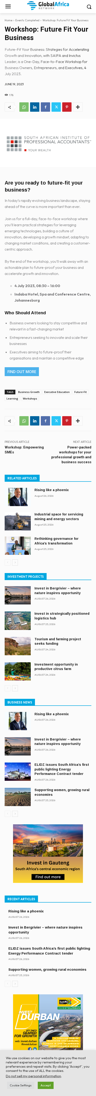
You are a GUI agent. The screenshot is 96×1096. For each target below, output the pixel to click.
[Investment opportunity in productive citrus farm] (18, 671)
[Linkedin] (34, 107)
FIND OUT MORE (21, 371)
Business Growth (29, 392)
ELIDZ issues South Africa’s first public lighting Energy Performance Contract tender (61, 769)
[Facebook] (45, 107)
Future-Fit (80, 392)
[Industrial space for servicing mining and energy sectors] (18, 521)
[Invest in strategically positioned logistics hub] (18, 620)
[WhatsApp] (24, 107)
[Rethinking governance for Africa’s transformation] (18, 546)
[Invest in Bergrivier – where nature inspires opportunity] (18, 595)
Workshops (30, 398)
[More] (78, 107)
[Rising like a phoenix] (18, 497)
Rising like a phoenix (51, 490)
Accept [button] (46, 1085)
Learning (12, 398)
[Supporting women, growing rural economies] (18, 797)
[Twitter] (56, 107)
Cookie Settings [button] (20, 1085)
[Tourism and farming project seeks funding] (18, 646)
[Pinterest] (67, 107)
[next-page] (15, 562)
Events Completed (27, 20)
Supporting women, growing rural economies (47, 969)
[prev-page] (7, 562)
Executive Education (57, 392)
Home (8, 20)
